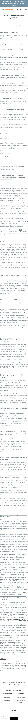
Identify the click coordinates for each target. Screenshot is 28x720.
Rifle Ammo (20, 693)
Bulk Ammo (7, 697)
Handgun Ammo (7, 693)
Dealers (5, 682)
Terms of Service (18, 684)
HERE (20, 229)
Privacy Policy (8, 684)
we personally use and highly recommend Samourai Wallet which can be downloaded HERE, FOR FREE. (14, 620)
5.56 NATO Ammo (7, 706)
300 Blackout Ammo (20, 706)
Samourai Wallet (16, 604)
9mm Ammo (7, 700)
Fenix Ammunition (15, 715)
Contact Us (12, 682)
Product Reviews (20, 682)
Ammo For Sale (21, 697)
